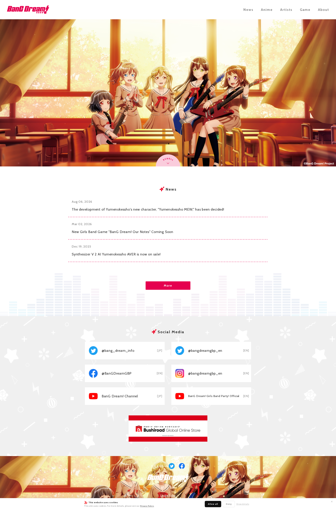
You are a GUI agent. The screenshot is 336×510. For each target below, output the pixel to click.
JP (163, 488)
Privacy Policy (147, 506)
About (323, 10)
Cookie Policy (168, 495)
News (248, 10)
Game (305, 10)
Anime (267, 10)
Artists (286, 10)
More (168, 285)
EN (172, 488)
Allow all (213, 504)
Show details (242, 504)
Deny (229, 504)
